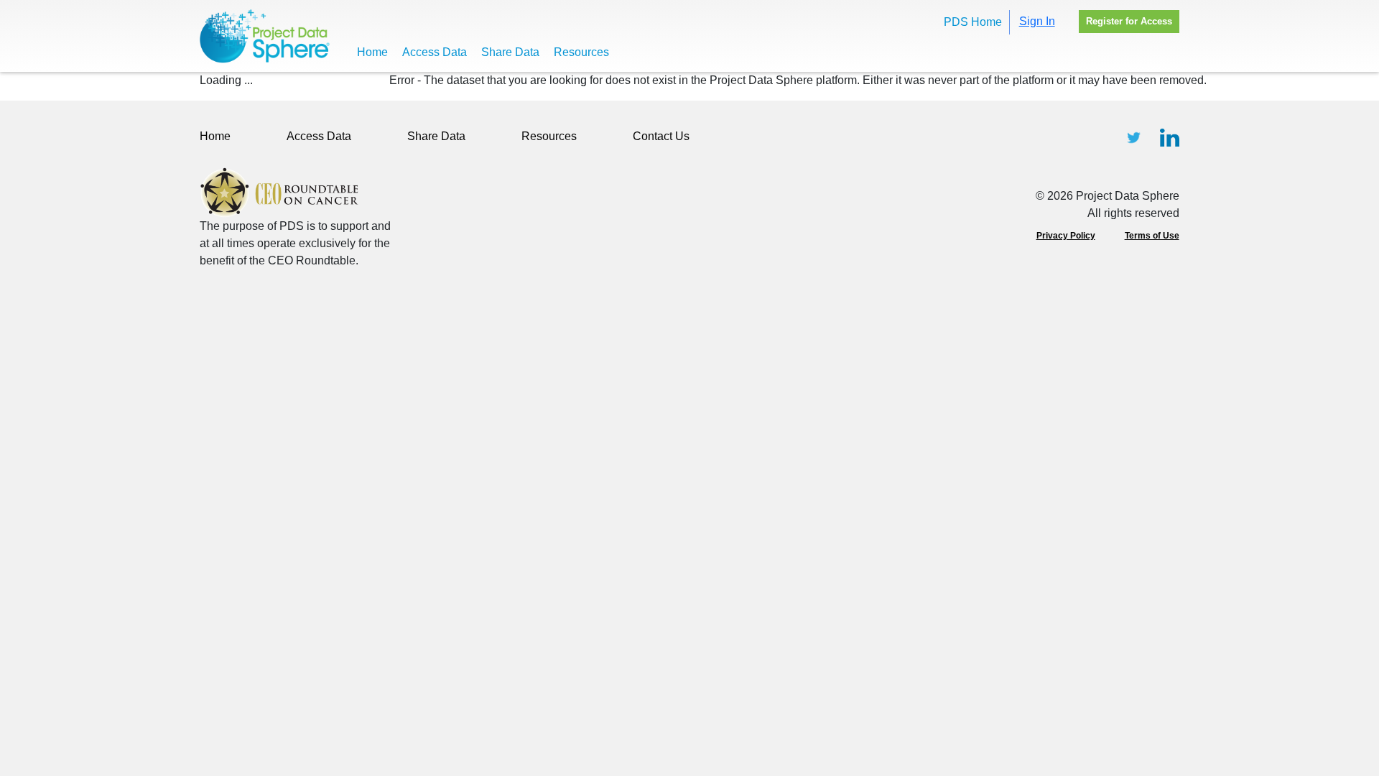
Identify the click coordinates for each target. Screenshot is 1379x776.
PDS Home (973, 22)
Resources (581, 52)
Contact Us (661, 136)
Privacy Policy (1065, 236)
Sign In (1037, 21)
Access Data (434, 52)
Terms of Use (1152, 236)
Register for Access (1129, 21)
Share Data (510, 52)
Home (372, 52)
